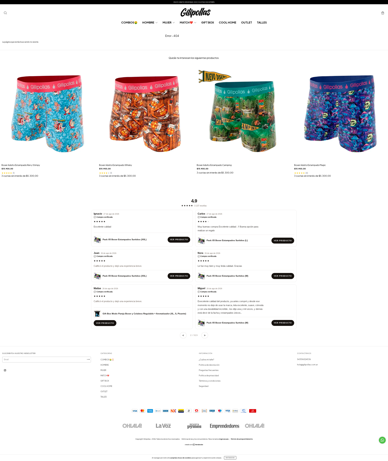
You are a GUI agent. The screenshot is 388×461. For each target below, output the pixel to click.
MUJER (167, 22)
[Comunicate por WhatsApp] (382, 440)
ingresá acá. (224, 439)
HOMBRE (148, 22)
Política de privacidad (209, 375)
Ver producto (179, 240)
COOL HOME (227, 22)
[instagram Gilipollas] (5, 370)
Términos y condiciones (210, 381)
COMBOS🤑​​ (129, 22)
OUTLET (246, 22)
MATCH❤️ (186, 22)
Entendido (230, 458)
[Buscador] (5, 13)
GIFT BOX (207, 22)
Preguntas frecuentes (209, 370)
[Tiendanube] (194, 445)
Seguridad (203, 386)
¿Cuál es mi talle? (206, 359)
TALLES (262, 22)
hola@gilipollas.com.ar (307, 364)
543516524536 (304, 359)
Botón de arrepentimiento (242, 439)
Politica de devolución (209, 365)
